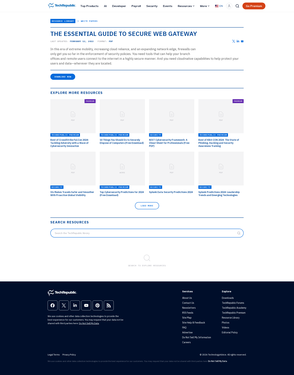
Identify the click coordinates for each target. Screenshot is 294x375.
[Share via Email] (242, 41)
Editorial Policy (230, 332)
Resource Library (63, 21)
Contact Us (188, 302)
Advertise (187, 332)
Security (152, 6)
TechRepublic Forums (233, 302)
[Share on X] (233, 41)
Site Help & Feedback (193, 322)
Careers (186, 342)
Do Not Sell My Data (89, 323)
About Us (187, 297)
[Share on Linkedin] (237, 41)
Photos (225, 322)
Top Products (89, 6)
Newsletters (189, 307)
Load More (147, 205)
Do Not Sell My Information (196, 337)
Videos (225, 327)
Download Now (62, 76)
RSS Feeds (187, 312)
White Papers (89, 21)
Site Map (187, 317)
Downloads (228, 297)
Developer (119, 6)
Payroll (136, 6)
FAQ (184, 327)
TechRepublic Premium (234, 312)
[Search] (237, 6)
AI (105, 6)
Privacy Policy (69, 354)
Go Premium (254, 6)
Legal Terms (54, 354)
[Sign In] (229, 6)
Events (167, 6)
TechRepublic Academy (234, 307)
